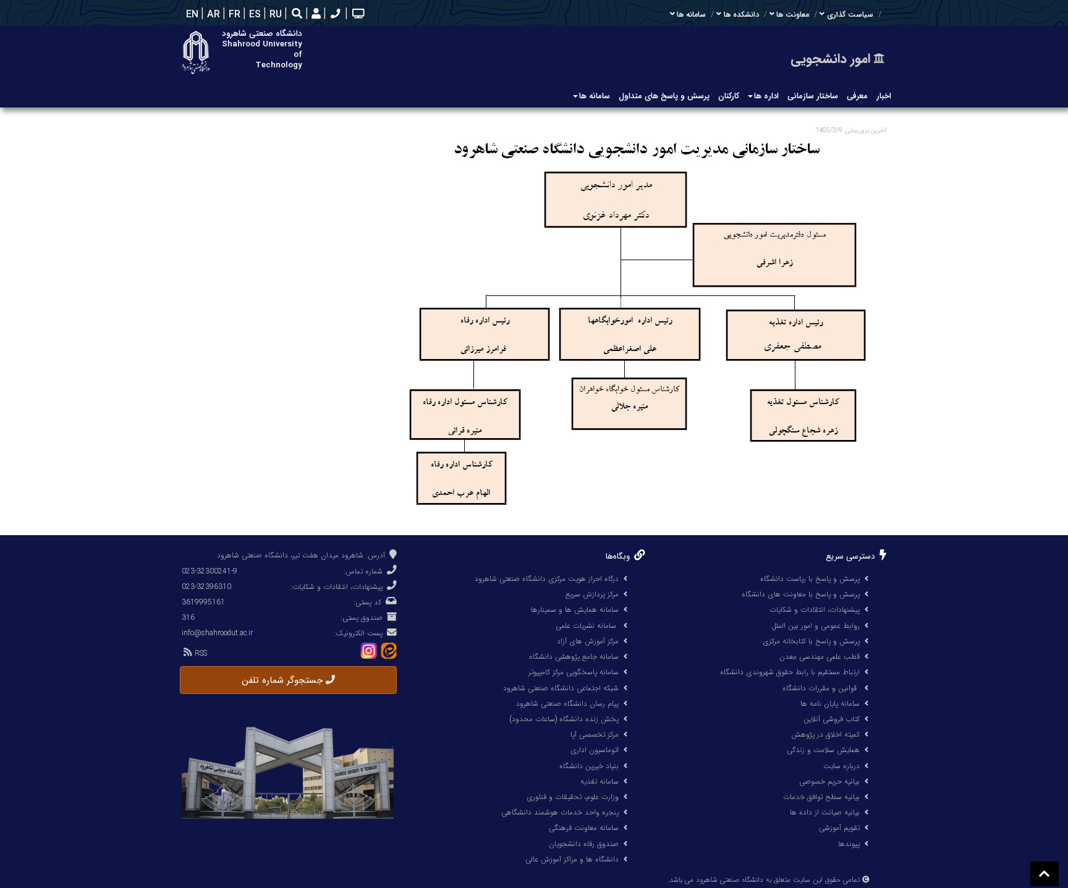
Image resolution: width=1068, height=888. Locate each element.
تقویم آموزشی (839, 828)
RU (274, 14)
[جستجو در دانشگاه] (297, 15)
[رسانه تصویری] (357, 14)
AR (212, 14)
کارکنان (728, 96)
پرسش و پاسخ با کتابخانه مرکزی (811, 641)
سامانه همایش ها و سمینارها (575, 609)
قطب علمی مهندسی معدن (819, 656)
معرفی (857, 96)
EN (190, 14)
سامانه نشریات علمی (587, 626)
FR (233, 14)
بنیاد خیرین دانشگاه (589, 766)
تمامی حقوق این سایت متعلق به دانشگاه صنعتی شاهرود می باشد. (764, 880)
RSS (199, 653)
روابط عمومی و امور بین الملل (815, 626)
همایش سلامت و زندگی (823, 750)
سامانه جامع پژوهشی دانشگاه (574, 656)
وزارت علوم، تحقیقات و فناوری (573, 797)
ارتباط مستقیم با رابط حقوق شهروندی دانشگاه (790, 672)
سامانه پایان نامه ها (830, 703)
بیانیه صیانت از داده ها (825, 812)
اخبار (883, 96)
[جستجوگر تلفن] (334, 14)
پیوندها (849, 844)
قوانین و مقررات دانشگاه (819, 688)
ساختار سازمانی (812, 96)
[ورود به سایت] (314, 14)
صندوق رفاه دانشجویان (584, 844)
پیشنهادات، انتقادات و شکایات (814, 609)
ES (253, 14)
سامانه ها (594, 96)
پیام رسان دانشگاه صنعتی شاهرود (567, 703)
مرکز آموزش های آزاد (588, 641)
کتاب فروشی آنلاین (831, 719)
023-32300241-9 (209, 571)
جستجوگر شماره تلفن (284, 680)
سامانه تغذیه (599, 781)
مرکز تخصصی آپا (594, 734)
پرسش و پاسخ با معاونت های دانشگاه (801, 594)
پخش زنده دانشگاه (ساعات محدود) (564, 719)
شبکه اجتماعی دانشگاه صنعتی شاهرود (561, 688)
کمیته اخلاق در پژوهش (825, 734)
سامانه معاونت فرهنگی (584, 828)
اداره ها (766, 96)
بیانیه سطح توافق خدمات (821, 797)
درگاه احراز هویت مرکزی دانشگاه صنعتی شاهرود (547, 579)
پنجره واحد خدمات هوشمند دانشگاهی (560, 812)
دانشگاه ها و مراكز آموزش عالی (572, 859)
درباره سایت (841, 766)
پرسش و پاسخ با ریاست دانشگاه (810, 579)
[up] (1044, 873)
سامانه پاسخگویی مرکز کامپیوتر (573, 672)
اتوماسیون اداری (594, 750)
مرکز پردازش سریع (592, 594)
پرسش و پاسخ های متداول (664, 96)
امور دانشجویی (830, 59)
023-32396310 (206, 587)
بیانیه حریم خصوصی (829, 781)
